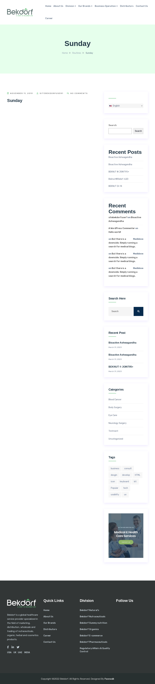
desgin (114, 475)
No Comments (79, 93)
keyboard (124, 481)
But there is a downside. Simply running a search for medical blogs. (123, 243)
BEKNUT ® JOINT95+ (119, 172)
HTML (137, 475)
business (115, 468)
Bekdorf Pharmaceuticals (93, 642)
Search (113, 125)
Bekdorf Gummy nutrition (93, 623)
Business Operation (105, 6)
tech (125, 488)
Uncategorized (116, 439)
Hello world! (115, 232)
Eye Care (113, 415)
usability (115, 494)
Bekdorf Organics (89, 629)
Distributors (127, 6)
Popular (114, 488)
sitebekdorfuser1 (51, 93)
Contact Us (142, 6)
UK (14, 652)
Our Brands (84, 6)
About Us (58, 6)
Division (70, 6)
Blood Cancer (115, 400)
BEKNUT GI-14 (115, 186)
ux (125, 494)
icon (113, 481)
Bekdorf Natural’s (89, 610)
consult (128, 468)
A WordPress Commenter (122, 228)
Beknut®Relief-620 (118, 179)
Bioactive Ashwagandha (120, 157)
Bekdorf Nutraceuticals (92, 616)
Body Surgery (115, 407)
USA (9, 652)
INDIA (27, 652)
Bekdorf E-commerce (91, 635)
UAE (20, 652)
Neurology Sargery (118, 423)
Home (48, 6)
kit (135, 481)
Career (49, 18)
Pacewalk (109, 678)
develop (126, 475)
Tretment (113, 431)
